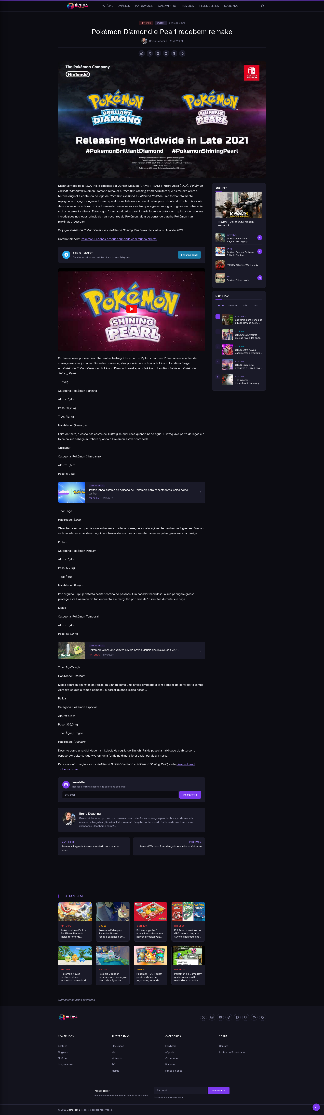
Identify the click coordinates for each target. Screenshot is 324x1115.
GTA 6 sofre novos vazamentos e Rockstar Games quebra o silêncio (248, 352)
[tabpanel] (238, 349)
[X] (150, 53)
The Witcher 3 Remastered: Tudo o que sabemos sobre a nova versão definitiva (248, 382)
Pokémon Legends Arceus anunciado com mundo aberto (119, 239)
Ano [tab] (256, 305)
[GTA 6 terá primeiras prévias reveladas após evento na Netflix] (227, 334)
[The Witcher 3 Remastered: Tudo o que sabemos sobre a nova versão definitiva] (227, 379)
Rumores (188, 5)
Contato (223, 1046)
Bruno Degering (158, 41)
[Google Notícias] (262, 1017)
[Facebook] (158, 53)
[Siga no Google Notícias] (174, 53)
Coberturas (171, 1058)
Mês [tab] (245, 305)
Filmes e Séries (209, 5)
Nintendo (146, 23)
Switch (161, 23)
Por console (144, 5)
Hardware (171, 1046)
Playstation (118, 1046)
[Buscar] (262, 6)
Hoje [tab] (221, 305)
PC (113, 1064)
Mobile (115, 1070)
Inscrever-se (190, 794)
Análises (124, 5)
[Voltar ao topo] (316, 1107)
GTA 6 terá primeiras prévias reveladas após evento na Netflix (247, 337)
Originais (63, 1052)
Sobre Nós (231, 5)
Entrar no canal (189, 254)
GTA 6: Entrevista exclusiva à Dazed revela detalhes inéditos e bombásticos (248, 367)
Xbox (115, 1052)
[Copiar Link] (182, 53)
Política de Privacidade (232, 1052)
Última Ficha (73, 1109)
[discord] (254, 1017)
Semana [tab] (233, 305)
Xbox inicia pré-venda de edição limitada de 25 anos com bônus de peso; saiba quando (248, 322)
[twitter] (203, 1017)
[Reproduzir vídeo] (131, 309)
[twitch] (245, 1017)
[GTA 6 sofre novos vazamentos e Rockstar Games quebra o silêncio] (227, 349)
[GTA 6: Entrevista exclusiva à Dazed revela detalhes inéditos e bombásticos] (227, 364)
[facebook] (237, 1017)
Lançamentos (167, 5)
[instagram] (212, 1017)
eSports (169, 1052)
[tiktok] (228, 1017)
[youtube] (220, 1017)
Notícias (107, 5)
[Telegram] (166, 53)
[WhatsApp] (142, 53)
